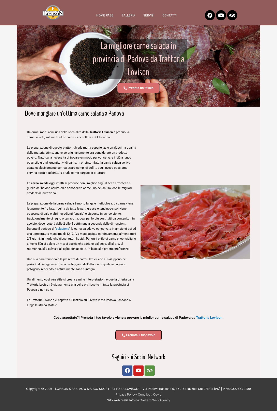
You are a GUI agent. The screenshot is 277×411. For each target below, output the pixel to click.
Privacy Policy (126, 394)
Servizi (148, 15)
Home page (104, 15)
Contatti (169, 15)
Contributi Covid (149, 394)
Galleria (128, 15)
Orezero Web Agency (155, 400)
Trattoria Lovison (209, 317)
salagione (62, 229)
